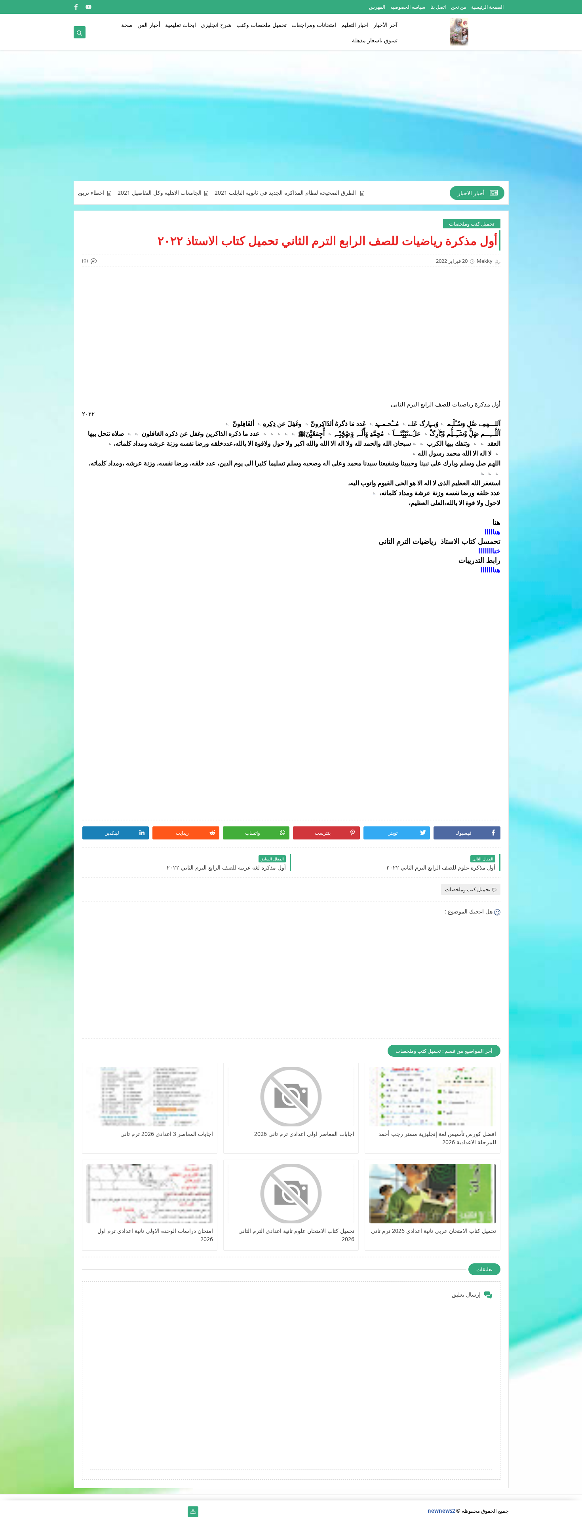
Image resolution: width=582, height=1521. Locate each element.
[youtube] (88, 7)
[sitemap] (193, 1511)
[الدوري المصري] (91, 1511)
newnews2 (441, 1510)
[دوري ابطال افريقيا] (142, 1511)
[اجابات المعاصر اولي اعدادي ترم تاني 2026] (291, 1096)
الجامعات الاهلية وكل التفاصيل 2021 (207, 192)
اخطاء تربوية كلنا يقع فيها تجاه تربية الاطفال (101, 192)
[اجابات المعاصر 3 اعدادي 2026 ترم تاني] (149, 1096)
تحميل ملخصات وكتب (261, 24)
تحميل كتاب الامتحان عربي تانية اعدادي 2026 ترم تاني (433, 1230)
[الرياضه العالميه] (104, 1511)
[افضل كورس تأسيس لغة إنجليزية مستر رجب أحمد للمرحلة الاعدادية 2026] (432, 1096)
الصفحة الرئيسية (487, 7)
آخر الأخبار (385, 24)
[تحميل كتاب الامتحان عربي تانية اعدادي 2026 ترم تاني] (432, 1193)
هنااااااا (490, 569)
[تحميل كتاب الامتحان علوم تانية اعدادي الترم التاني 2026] (291, 1193)
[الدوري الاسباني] (79, 1511)
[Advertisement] (291, 119)
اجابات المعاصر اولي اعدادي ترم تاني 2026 (304, 1133)
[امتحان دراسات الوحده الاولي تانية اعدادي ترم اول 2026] (149, 1193)
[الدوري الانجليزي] (117, 1511)
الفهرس (377, 7)
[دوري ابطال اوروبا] (155, 1511)
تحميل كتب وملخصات (472, 223)
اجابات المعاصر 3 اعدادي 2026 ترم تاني (166, 1133)
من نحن (458, 7)
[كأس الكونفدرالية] (129, 1511)
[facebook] (75, 7)
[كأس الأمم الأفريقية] (167, 1511)
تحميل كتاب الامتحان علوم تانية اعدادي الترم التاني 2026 (296, 1235)
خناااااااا (489, 550)
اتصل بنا (438, 7)
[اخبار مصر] (180, 1511)
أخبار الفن (148, 24)
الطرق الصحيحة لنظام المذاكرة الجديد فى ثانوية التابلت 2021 (333, 192)
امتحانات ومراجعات (314, 24)
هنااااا (492, 531)
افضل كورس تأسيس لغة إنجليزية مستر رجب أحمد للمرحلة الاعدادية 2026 (437, 1138)
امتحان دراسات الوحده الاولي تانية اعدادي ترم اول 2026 (155, 1235)
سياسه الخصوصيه (407, 7)
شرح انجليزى (216, 24)
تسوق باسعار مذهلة (375, 40)
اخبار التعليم (355, 24)
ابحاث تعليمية (180, 24)
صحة (127, 24)
